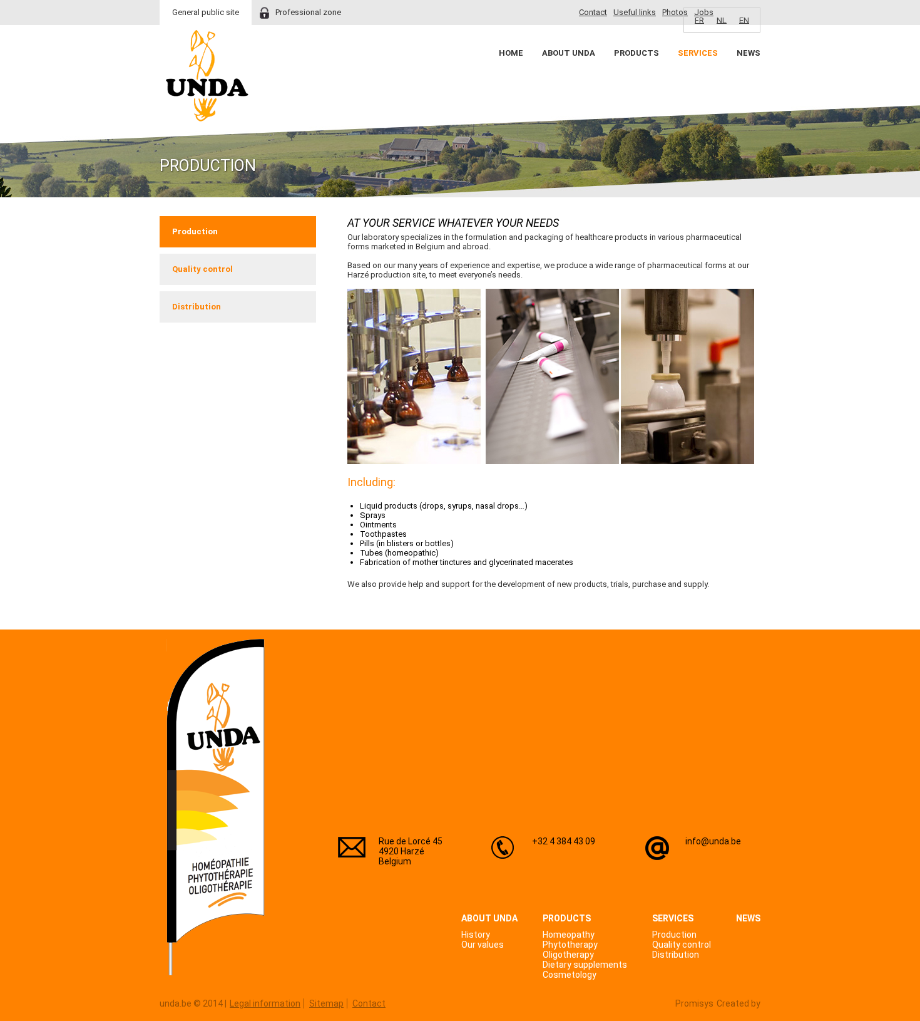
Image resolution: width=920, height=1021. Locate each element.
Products (636, 53)
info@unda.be (713, 841)
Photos (675, 12)
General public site (205, 12)
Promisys (694, 1003)
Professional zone (308, 12)
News (748, 53)
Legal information (265, 1003)
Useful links (634, 12)
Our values (482, 945)
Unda (207, 75)
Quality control (202, 269)
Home (511, 53)
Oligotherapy (568, 955)
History (475, 935)
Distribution (196, 306)
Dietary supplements (585, 965)
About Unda (568, 53)
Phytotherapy (570, 945)
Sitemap (326, 1003)
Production (195, 231)
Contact (593, 12)
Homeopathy (569, 935)
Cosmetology (569, 975)
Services (698, 53)
